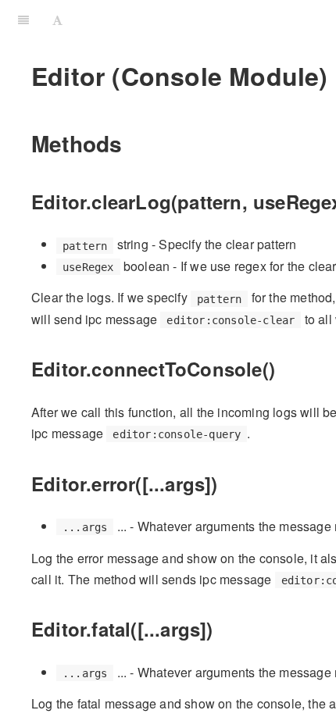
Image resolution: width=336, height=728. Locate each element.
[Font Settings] (57, 19)
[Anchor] (133, 143)
